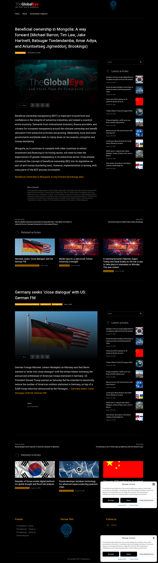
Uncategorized (20, 53)
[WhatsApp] (47, 105)
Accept (111, 554)
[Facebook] (32, 105)
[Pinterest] (42, 105)
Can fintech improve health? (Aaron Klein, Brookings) (125, 222)
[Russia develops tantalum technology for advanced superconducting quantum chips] (139, 90)
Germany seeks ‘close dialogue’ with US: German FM (34, 260)
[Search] (140, 62)
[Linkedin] (108, 525)
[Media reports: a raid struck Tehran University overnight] (79, 247)
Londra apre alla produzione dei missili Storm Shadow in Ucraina (118, 142)
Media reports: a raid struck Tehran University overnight (76, 260)
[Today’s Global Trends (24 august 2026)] (139, 112)
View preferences (146, 554)
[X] (37, 105)
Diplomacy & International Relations (27, 265)
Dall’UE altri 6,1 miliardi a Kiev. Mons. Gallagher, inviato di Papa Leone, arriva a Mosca (119, 153)
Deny (129, 554)
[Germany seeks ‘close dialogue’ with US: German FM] (35, 247)
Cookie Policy (122, 559)
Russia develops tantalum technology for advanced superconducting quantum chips (119, 89)
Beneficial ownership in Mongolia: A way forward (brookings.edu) (49, 177)
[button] (154, 538)
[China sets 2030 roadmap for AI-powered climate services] (139, 101)
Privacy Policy (134, 559)
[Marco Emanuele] (20, 193)
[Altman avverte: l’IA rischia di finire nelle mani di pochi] (139, 133)
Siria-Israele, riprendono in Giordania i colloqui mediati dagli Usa (118, 164)
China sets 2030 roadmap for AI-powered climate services (117, 100)
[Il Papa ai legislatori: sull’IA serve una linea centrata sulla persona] (139, 122)
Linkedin (114, 525)
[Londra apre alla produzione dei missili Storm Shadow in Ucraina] (139, 143)
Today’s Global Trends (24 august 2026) (119, 111)
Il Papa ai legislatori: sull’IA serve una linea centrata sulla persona (118, 121)
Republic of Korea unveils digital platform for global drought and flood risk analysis (119, 78)
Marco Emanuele (33, 187)
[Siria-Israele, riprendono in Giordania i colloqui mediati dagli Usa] (139, 165)
